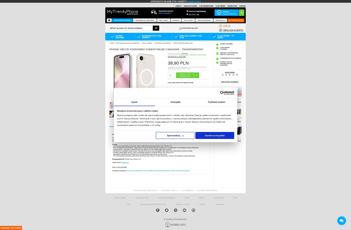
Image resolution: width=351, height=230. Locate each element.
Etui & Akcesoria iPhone (162, 170)
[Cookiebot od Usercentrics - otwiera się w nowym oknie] (222, 93)
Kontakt (242, 6)
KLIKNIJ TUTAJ (194, 1)
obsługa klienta (141, 198)
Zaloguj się (194, 14)
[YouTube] (184, 210)
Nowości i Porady (183, 204)
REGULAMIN (220, 204)
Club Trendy (220, 6)
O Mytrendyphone (206, 6)
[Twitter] (166, 210)
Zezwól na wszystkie (215, 135)
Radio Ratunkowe (204, 20)
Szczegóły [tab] (176, 102)
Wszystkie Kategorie (122, 20)
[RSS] (175, 210)
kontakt (203, 204)
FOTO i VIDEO (188, 20)
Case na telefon (148, 170)
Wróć (112, 43)
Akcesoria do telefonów (145, 20)
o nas (187, 198)
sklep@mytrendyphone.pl (207, 190)
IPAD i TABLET (163, 20)
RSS (128, 204)
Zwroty (179, 6)
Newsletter (232, 6)
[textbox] (134, 28)
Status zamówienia (197, 11)
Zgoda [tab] (134, 102)
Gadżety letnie (237, 20)
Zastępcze (125, 162)
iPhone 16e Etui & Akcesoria (180, 170)
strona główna (120, 198)
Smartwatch (220, 20)
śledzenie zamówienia (166, 198)
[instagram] (193, 210)
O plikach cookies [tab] (216, 102)
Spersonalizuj (173, 135)
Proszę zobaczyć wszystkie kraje (153, 204)
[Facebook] (157, 210)
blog (235, 198)
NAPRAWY (176, 20)
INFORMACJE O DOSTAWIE (177, 57)
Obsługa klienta (190, 6)
